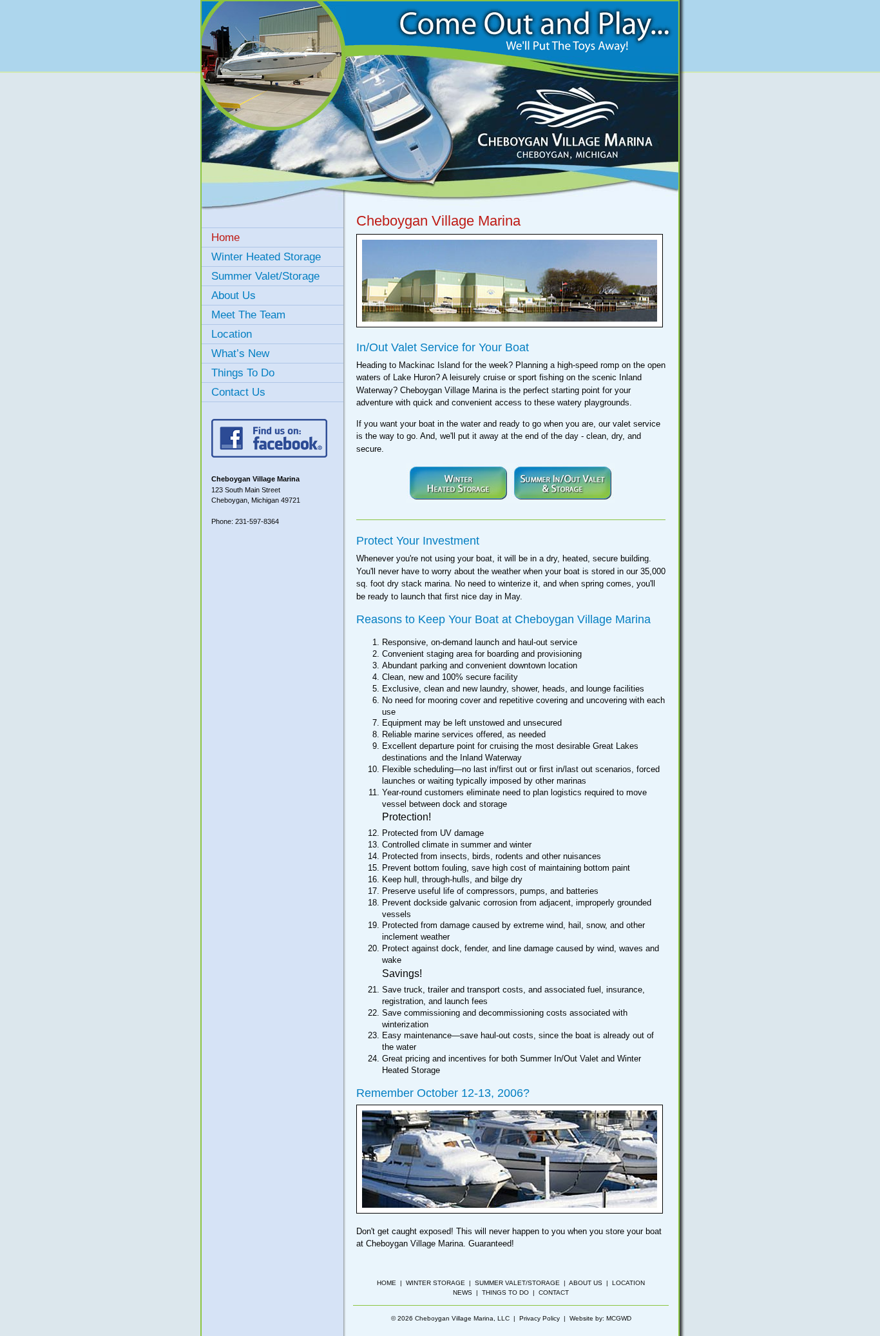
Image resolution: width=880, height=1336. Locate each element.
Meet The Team (248, 315)
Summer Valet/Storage (265, 276)
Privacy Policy (539, 1318)
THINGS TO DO (505, 1292)
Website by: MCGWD (600, 1318)
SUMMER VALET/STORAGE (517, 1282)
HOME (386, 1282)
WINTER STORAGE (435, 1282)
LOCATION (628, 1282)
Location (231, 334)
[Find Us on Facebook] (269, 455)
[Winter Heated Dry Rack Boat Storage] (459, 500)
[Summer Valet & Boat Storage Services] (563, 500)
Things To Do (242, 373)
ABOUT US (585, 1282)
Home (225, 237)
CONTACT (554, 1292)
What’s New (240, 353)
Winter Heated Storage (266, 257)
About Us (233, 295)
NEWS (462, 1292)
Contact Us (238, 392)
